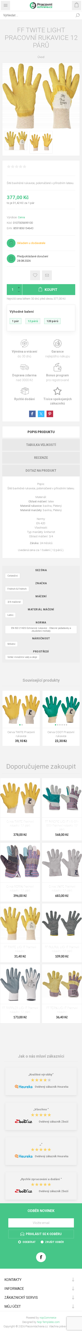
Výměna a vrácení (24, 348)
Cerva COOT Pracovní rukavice (60, 734)
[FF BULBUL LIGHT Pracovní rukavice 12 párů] (62, 923)
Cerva (21, 217)
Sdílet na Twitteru (41, 414)
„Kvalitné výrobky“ (41, 1074)
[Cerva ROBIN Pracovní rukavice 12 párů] (20, 862)
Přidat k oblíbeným (35, 275)
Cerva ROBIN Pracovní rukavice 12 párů (20, 888)
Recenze (41, 457)
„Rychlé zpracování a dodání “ (41, 1179)
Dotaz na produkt (41, 470)
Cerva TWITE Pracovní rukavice (21, 734)
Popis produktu (41, 432)
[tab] (41, 432)
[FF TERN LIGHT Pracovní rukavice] (62, 984)
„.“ (41, 1144)
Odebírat (29, 1242)
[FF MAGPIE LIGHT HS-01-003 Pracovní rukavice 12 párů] (62, 798)
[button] (20, 724)
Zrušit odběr (54, 1242)
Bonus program (57, 372)
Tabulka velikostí (41, 445)
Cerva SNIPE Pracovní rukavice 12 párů (62, 888)
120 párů (52, 321)
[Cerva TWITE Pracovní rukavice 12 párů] (20, 798)
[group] (21, 709)
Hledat (77, 15)
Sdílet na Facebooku (32, 414)
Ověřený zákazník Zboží (53, 1121)
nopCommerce (48, 1317)
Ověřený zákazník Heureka (51, 1086)
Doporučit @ (47, 275)
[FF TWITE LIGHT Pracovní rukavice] (20, 923)
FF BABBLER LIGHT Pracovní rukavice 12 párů (20, 1010)
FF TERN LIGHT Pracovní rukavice (61, 1010)
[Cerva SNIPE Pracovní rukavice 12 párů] (62, 862)
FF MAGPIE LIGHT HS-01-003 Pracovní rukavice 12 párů (62, 825)
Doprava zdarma (24, 372)
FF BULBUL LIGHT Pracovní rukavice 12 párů (62, 949)
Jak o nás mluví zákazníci (41, 1056)
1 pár (15, 321)
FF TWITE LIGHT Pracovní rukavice (20, 949)
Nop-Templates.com (48, 1322)
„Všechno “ (41, 1109)
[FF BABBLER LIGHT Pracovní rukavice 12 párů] (20, 984)
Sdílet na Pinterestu (50, 414)
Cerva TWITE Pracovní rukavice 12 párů (20, 823)
